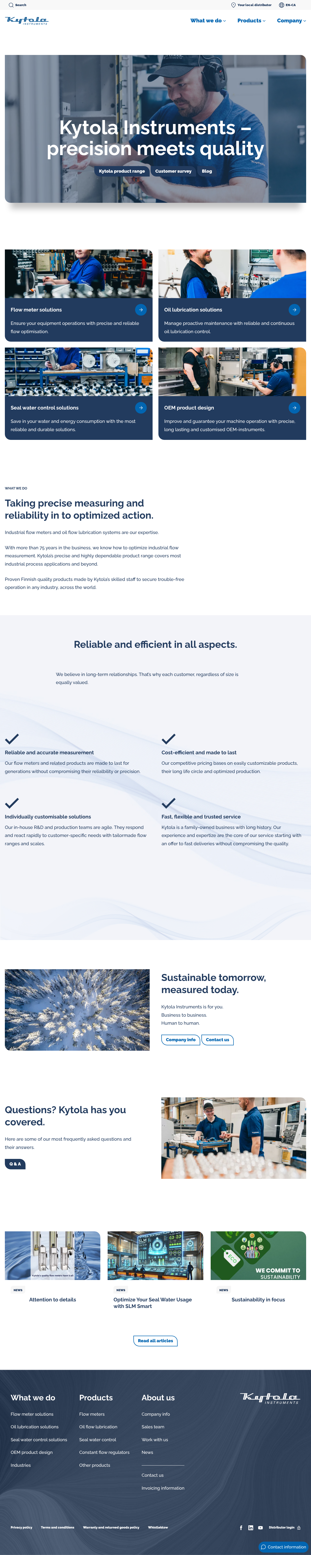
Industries (21, 1465)
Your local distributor (254, 5)
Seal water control (97, 1439)
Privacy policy (21, 1527)
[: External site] (242, 1527)
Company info (181, 1039)
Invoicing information (163, 1488)
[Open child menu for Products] (264, 20)
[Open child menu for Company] (304, 20)
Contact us (217, 1039)
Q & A (15, 1164)
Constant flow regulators (104, 1452)
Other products (94, 1465)
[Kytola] (27, 20)
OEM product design (32, 1452)
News (18, 1290)
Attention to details (52, 1300)
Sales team (153, 1427)
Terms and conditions (57, 1527)
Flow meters (91, 1414)
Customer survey (173, 171)
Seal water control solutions (39, 1439)
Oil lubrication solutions (35, 1427)
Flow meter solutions (32, 1414)
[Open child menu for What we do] (224, 20)
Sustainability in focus (258, 1300)
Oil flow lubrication (98, 1427)
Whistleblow (158, 1527)
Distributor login (281, 1527)
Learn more (141, 310)
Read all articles (155, 1340)
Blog (207, 171)
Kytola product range (122, 171)
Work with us (155, 1439)
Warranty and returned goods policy (111, 1527)
